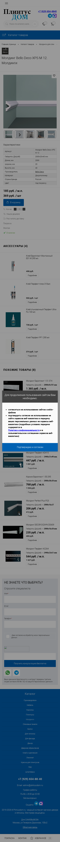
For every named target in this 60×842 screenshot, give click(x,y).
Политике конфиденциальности (24, 430)
